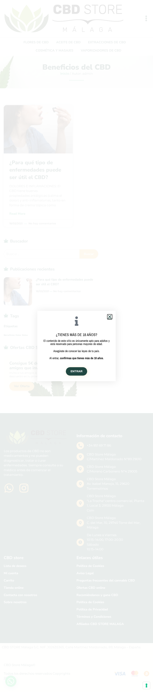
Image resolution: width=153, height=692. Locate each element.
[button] (109, 317)
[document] (76, 346)
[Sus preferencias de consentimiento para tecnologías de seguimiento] (146, 685)
